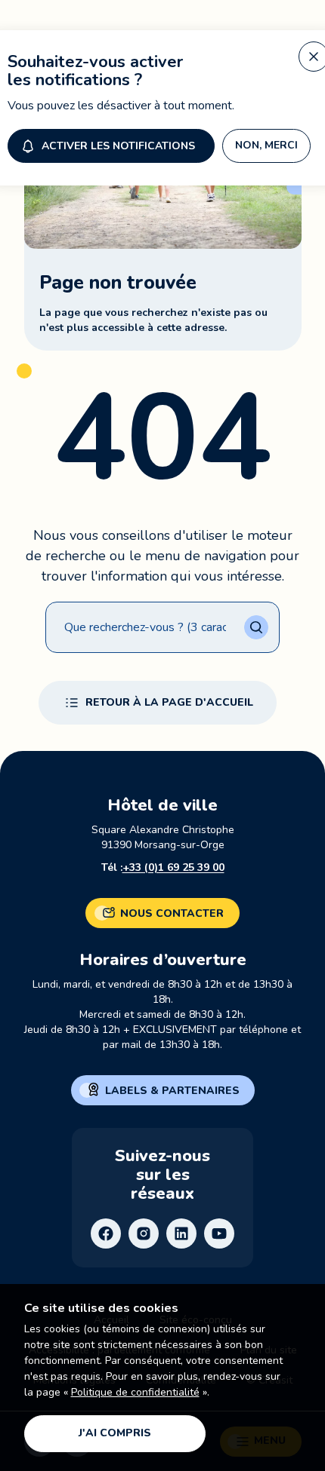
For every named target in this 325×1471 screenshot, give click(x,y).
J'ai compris (115, 1433)
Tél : (162, 867)
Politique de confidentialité (135, 1392)
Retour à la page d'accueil (169, 702)
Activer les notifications (118, 146)
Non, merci (266, 145)
